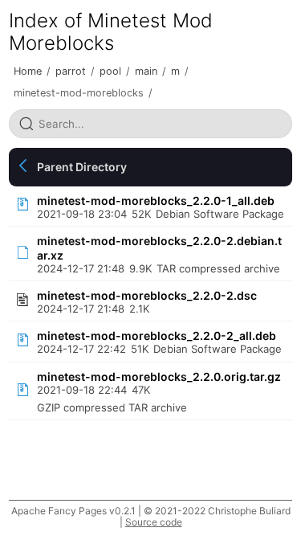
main (146, 71)
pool (110, 71)
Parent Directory (82, 167)
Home (28, 71)
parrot (70, 71)
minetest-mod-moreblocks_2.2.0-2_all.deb (156, 335)
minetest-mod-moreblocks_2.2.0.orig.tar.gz (159, 376)
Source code (153, 522)
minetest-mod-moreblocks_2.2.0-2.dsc (147, 295)
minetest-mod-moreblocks (79, 93)
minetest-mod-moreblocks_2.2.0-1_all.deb (156, 200)
